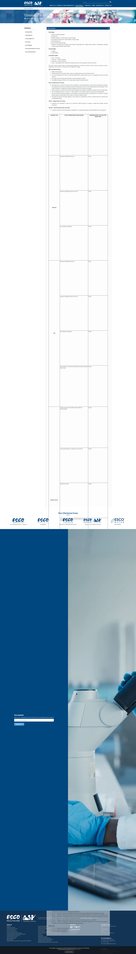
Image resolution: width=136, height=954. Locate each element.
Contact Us (108, 5)
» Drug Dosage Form (29, 38)
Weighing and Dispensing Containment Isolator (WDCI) (48, 942)
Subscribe (18, 724)
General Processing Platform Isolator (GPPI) (46, 928)
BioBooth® (9, 926)
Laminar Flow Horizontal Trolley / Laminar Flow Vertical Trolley (49, 932)
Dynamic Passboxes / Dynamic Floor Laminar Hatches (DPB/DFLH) (19, 940)
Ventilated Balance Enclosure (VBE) (44, 940)
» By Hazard (27, 42)
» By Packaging (28, 45)
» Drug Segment (28, 35)
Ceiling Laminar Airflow (11, 927)
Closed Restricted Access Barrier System (14, 932)
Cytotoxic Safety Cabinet (11, 938)
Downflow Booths (10, 939)
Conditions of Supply (73, 931)
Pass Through (40, 935)
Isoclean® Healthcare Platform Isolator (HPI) (46, 931)
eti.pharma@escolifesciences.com (109, 943)
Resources (99, 5)
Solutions (79, 5)
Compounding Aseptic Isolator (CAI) (13, 935)
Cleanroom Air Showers (11, 930)
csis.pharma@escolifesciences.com (107, 932)
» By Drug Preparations (30, 52)
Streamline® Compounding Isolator (44, 938)
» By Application (28, 32)
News (93, 5)
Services (87, 5)
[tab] (78, 28)
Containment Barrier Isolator (12, 936)
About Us (52, 5)
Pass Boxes (40, 934)
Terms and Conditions (74, 932)
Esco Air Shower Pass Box (42, 926)
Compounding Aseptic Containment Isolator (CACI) (16, 934)
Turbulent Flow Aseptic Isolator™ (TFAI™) (45, 939)
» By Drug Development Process (32, 48)
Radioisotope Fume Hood (42, 936)
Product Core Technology (65, 5)
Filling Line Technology (42, 927)
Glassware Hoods (41, 930)
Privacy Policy (77, 949)
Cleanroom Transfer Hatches (12, 931)
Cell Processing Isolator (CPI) (12, 928)
